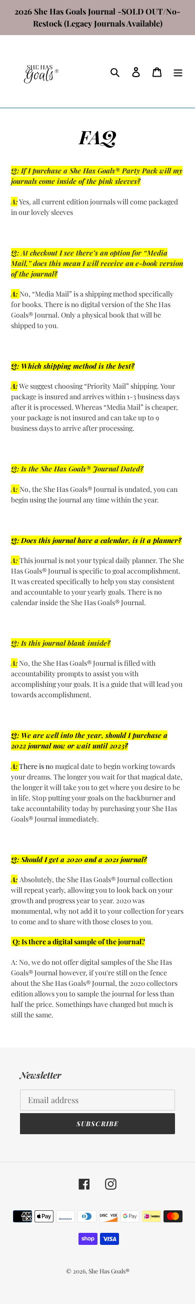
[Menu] (178, 71)
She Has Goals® (109, 1271)
